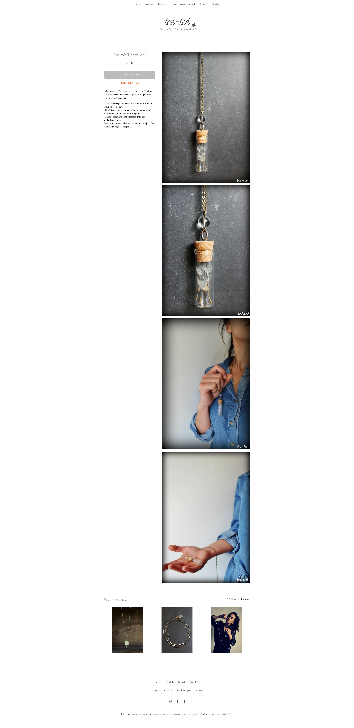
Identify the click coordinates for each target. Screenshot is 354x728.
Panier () (216, 3)
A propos (149, 3)
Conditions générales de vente (183, 3)
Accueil (159, 682)
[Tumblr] (184, 701)
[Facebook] (177, 701)
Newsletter (162, 3)
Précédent (231, 599)
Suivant (245, 599)
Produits (137, 3)
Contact (203, 3)
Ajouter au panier (130, 75)
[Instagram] (170, 701)
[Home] (177, 25)
